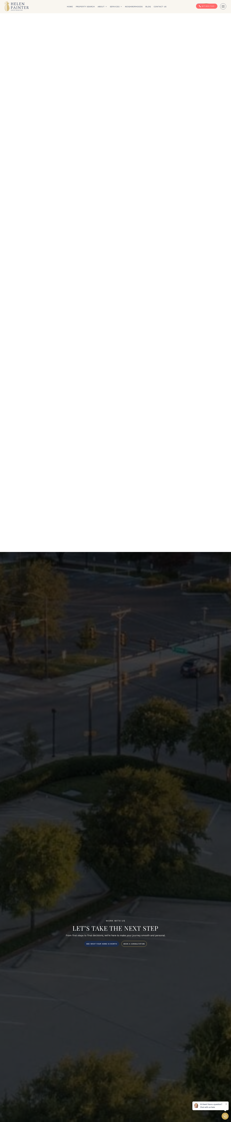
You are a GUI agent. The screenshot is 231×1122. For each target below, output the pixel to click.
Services (115, 7)
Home (70, 7)
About (101, 7)
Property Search (85, 7)
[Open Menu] (223, 6)
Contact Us (160, 7)
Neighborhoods (134, 7)
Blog (148, 7)
